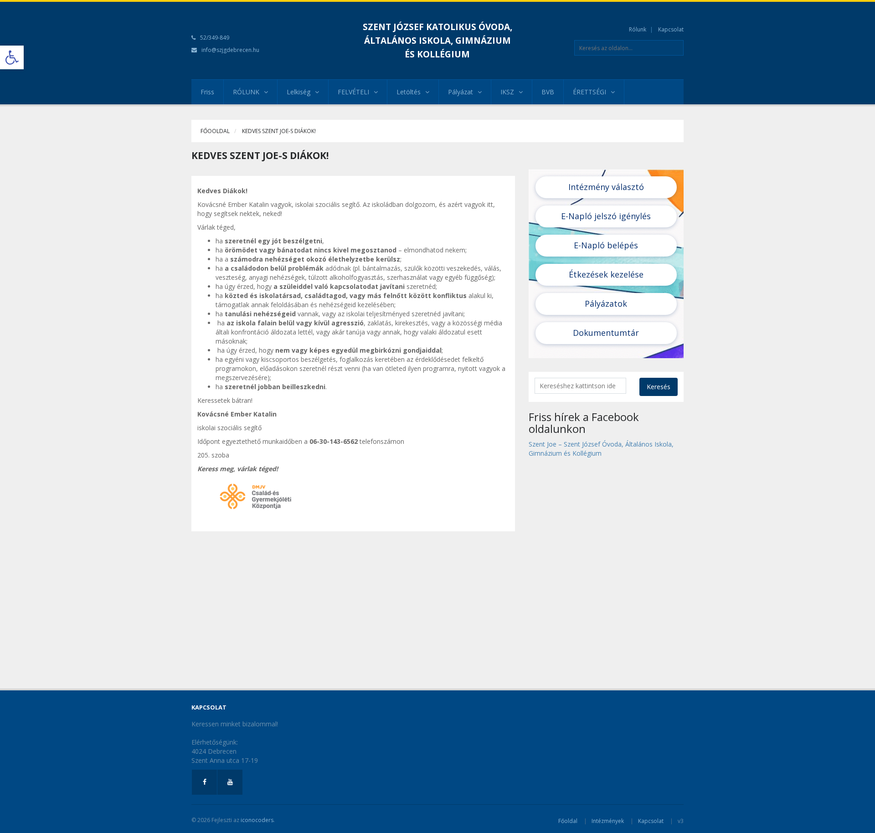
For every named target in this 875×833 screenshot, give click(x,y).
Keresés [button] (658, 386)
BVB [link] (547, 91)
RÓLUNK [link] (246, 91)
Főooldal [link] (215, 131)
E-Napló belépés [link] (606, 245)
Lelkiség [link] (298, 91)
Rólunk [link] (637, 29)
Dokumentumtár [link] (606, 332)
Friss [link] (207, 91)
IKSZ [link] (507, 91)
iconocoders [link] (257, 820)
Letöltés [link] (408, 91)
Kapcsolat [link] (671, 29)
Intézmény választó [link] (606, 186)
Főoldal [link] (567, 821)
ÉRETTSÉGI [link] (589, 91)
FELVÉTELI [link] (353, 91)
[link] (12, 57)
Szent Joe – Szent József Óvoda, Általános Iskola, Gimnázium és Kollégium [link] (601, 449)
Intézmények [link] (608, 821)
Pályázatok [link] (606, 303)
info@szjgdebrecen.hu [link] (230, 50)
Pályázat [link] (460, 91)
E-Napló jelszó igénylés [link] (606, 216)
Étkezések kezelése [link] (606, 274)
